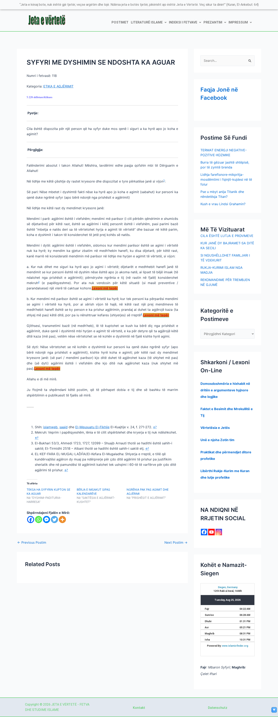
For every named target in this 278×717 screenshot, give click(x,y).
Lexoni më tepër (105, 288)
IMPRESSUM (238, 22)
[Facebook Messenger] (46, 519)
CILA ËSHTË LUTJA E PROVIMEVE (226, 236)
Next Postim (175, 542)
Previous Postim (31, 542)
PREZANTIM (213, 22)
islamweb (50, 427)
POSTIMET (120, 22)
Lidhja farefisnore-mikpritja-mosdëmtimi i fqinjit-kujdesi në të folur (226, 179)
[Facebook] (30, 519)
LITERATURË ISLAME (147, 22)
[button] (149, 22)
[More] (62, 519)
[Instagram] (219, 532)
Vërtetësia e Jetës (215, 428)
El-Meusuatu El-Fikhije (92, 427)
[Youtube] (211, 532)
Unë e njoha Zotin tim (217, 440)
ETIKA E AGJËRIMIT (58, 86)
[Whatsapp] (38, 519)
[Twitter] (54, 519)
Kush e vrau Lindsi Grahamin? (222, 204)
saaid (63, 427)
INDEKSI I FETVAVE (183, 22)
